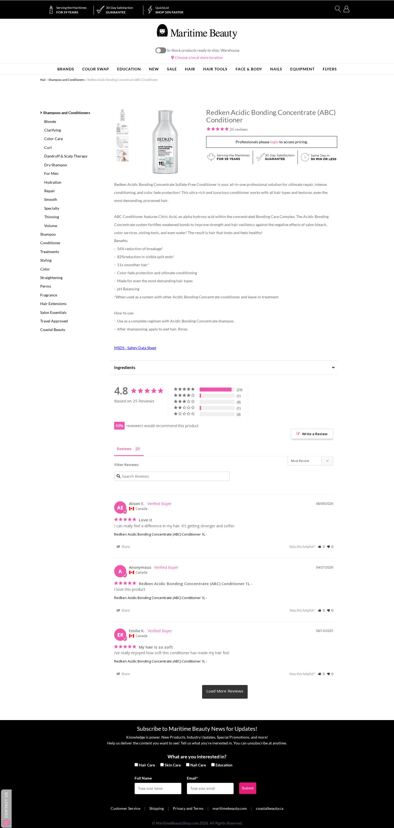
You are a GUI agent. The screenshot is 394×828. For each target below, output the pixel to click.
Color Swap (95, 69)
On (160, 50)
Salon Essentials (53, 312)
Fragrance (48, 295)
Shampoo (48, 234)
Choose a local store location (198, 57)
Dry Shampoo (55, 165)
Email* (192, 778)
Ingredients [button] (124, 367)
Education (223, 765)
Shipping (156, 808)
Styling (45, 260)
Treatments (49, 251)
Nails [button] (276, 69)
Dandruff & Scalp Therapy (65, 156)
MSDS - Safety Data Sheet (135, 347)
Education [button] (129, 69)
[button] (321, 546)
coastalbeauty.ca (269, 808)
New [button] (154, 69)
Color (45, 269)
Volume (50, 225)
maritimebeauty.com (230, 808)
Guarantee (119, 10)
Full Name (143, 778)
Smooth (50, 199)
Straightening (51, 277)
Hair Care (147, 765)
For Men (51, 173)
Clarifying (52, 130)
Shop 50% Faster (169, 10)
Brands (65, 69)
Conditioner (50, 242)
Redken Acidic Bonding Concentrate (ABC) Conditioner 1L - (160, 534)
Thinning (51, 216)
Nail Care (198, 765)
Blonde (50, 121)
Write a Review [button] (315, 433)
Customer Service (125, 808)
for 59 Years (71, 10)
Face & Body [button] (249, 69)
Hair (43, 79)
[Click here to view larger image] (165, 141)
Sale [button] (172, 69)
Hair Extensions (53, 303)
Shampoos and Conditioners (67, 79)
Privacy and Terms (188, 808)
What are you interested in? (197, 756)
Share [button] (125, 546)
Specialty (51, 208)
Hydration (52, 182)
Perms (45, 286)
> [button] (225, 691)
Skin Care (173, 765)
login (274, 142)
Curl (48, 147)
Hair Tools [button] (215, 69)
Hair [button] (190, 69)
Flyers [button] (330, 69)
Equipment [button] (302, 69)
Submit (248, 788)
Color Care (53, 138)
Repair (49, 191)
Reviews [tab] (124, 448)
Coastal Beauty (52, 329)
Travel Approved (54, 321)
